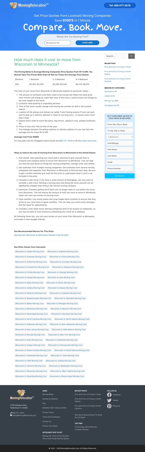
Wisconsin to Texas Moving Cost (65, 355)
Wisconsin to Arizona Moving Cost (64, 257)
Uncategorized (110, 105)
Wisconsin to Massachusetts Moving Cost (33, 298)
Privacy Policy (48, 412)
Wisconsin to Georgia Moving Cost (63, 272)
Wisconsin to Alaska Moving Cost (29, 251)
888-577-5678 (65, 141)
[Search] (131, 56)
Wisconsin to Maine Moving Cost (29, 303)
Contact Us (46, 421)
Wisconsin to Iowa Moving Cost (61, 277)
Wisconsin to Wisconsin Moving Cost (31, 371)
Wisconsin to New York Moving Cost (64, 335)
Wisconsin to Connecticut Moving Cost (32, 267)
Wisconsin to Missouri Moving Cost (66, 309)
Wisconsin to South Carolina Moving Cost (33, 350)
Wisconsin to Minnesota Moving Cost (31, 309)
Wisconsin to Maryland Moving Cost (70, 298)
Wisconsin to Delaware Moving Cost (67, 267)
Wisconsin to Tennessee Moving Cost (31, 355)
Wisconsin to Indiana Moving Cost (30, 288)
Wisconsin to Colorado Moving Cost (65, 262)
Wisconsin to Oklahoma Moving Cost (61, 340)
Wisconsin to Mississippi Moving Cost (31, 314)
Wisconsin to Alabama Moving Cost (62, 251)
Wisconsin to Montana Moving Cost (66, 314)
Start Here (87, 43)
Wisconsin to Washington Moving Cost (65, 366)
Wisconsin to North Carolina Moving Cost (33, 319)
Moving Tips (109, 101)
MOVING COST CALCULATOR (54, 408)
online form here (89, 141)
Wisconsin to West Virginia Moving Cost (67, 371)
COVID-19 (108, 96)
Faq (43, 403)
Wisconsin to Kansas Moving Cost (62, 288)
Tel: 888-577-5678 (119, 5)
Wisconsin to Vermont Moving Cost (30, 366)
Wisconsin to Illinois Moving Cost (61, 283)
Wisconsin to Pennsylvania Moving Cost (65, 345)
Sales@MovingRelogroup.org (24, 415)
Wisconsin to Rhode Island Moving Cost (67, 376)
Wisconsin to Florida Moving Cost (29, 272)
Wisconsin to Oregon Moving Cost (30, 345)
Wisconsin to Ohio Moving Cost (28, 340)
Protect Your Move (49, 426)
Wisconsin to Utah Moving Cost (28, 361)
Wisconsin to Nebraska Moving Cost (31, 324)
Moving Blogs (47, 394)
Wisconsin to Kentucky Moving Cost (30, 293)
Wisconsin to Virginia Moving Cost (60, 361)
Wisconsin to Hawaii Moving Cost (29, 277)
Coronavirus (109, 91)
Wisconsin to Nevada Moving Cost (30, 335)
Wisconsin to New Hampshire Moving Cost (68, 324)
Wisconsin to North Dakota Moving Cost (71, 319)
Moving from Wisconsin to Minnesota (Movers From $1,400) (41, 235)
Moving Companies (50, 399)
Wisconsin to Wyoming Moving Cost (30, 376)
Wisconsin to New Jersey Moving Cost (31, 329)
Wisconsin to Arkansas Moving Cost (30, 257)
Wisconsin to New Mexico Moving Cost (69, 329)
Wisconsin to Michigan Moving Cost (62, 303)
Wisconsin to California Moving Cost (31, 262)
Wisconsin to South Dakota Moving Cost (71, 350)
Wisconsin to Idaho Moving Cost (29, 283)
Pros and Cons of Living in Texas (118, 67)
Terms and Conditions (51, 417)
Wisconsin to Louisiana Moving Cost (65, 293)
